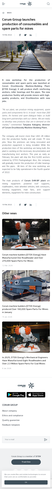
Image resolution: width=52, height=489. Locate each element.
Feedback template (11, 425)
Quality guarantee (10, 420)
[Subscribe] (45, 439)
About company (9, 411)
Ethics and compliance (12, 416)
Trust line (26, 462)
